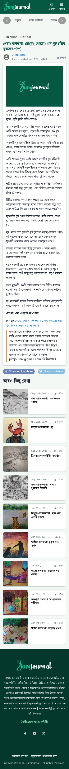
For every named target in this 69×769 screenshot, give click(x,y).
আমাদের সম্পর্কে (20, 756)
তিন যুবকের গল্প (20, 325)
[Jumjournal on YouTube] (34, 733)
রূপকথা (26, 37)
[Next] (62, 20)
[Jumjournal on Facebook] (25, 733)
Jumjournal (10, 37)
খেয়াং (18, 321)
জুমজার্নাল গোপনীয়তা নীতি (44, 756)
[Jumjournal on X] (43, 733)
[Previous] (7, 20)
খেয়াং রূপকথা (31, 321)
